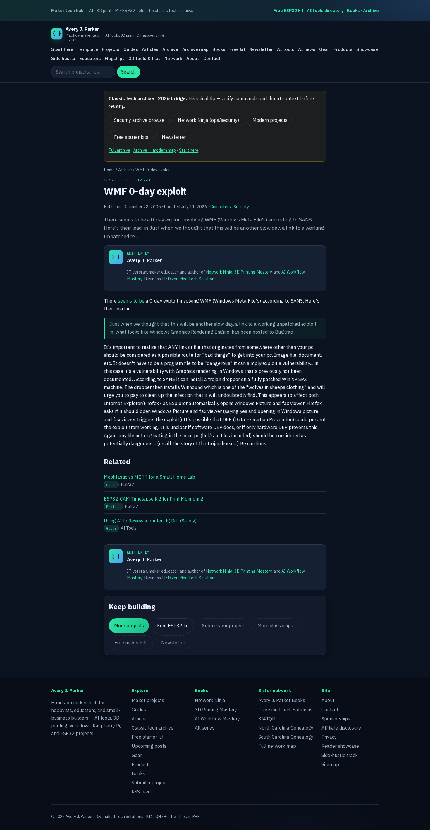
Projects (110, 49)
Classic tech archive (152, 728)
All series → (207, 728)
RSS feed (141, 792)
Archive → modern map (154, 150)
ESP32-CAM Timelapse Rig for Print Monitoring (153, 499)
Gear (324, 49)
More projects (129, 626)
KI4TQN (267, 719)
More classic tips (275, 626)
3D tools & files (145, 58)
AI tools (285, 49)
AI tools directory (325, 10)
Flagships (115, 58)
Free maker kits (131, 642)
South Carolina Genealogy (285, 737)
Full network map (277, 746)
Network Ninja (219, 272)
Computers (220, 206)
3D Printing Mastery (253, 272)
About (192, 58)
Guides (130, 49)
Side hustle (63, 58)
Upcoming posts (149, 746)
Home (109, 170)
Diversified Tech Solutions (192, 278)
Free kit (237, 49)
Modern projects (270, 120)
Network (173, 58)
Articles (150, 49)
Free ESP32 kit (289, 10)
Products (342, 49)
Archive (371, 10)
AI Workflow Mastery (217, 719)
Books (353, 10)
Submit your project (223, 626)
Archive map (195, 49)
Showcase (367, 49)
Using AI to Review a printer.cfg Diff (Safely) (150, 521)
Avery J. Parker (144, 260)
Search (128, 72)
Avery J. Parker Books (281, 700)
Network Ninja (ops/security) (208, 120)
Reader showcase (340, 746)
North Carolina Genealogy (285, 728)
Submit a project (149, 782)
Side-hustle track (339, 755)
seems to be (131, 301)
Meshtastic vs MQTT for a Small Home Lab (149, 477)
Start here (62, 49)
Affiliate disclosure (341, 728)
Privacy (329, 737)
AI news (306, 49)
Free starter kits (131, 137)
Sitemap (330, 764)
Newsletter (261, 49)
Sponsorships (335, 719)
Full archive (119, 150)
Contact (212, 58)
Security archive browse (139, 120)
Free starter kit (148, 737)
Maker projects (148, 700)
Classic (143, 179)
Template (88, 49)
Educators (90, 58)
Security (241, 206)
